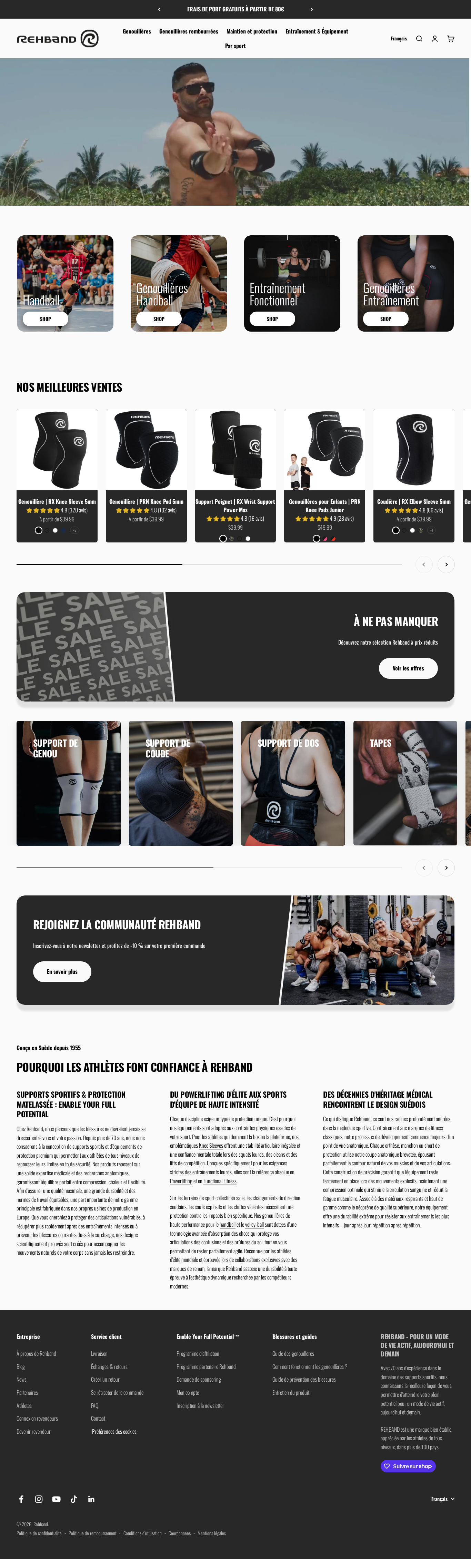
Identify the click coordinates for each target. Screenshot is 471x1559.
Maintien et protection (252, 31)
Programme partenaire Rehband (206, 1366)
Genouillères (137, 31)
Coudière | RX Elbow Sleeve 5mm (414, 501)
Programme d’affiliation (198, 1353)
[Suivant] (312, 9)
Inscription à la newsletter (200, 1405)
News (22, 1379)
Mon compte (188, 1392)
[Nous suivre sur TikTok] (74, 1499)
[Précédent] (159, 9)
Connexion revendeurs (37, 1418)
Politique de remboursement (93, 1533)
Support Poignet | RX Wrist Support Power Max (235, 505)
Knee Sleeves (211, 1145)
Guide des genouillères (293, 1353)
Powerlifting (181, 1181)
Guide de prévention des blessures (304, 1379)
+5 (74, 530)
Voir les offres (408, 668)
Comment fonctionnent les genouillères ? (310, 1366)
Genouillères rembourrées (188, 31)
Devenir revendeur (34, 1431)
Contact (98, 1418)
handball (228, 1224)
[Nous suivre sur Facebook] (21, 1499)
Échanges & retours (109, 1366)
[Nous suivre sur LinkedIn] (91, 1499)
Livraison (99, 1353)
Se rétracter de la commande (117, 1392)
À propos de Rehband (36, 1353)
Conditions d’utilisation (142, 1533)
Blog (21, 1366)
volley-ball (254, 1224)
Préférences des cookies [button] (114, 1431)
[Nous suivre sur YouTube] (56, 1499)
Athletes (24, 1405)
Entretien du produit (290, 1392)
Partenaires (27, 1392)
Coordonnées (180, 1533)
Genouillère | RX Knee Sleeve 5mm (57, 501)
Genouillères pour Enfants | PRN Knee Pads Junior (325, 505)
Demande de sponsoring (199, 1379)
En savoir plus (62, 971)
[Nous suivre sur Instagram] (38, 1499)
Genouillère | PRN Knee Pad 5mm (146, 501)
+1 (431, 530)
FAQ (94, 1405)
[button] (44, 510)
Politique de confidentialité (39, 1533)
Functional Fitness (220, 1181)
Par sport (235, 45)
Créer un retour (105, 1379)
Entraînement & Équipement (316, 31)
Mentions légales (212, 1533)
